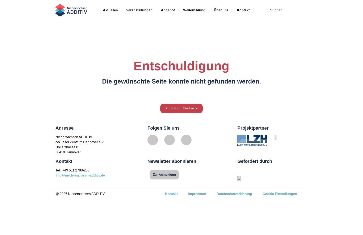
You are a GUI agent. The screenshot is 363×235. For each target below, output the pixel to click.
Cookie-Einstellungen (280, 194)
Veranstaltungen (139, 10)
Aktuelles (110, 10)
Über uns (221, 10)
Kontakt (243, 10)
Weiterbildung (194, 10)
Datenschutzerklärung (234, 194)
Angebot (168, 10)
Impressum (197, 194)
